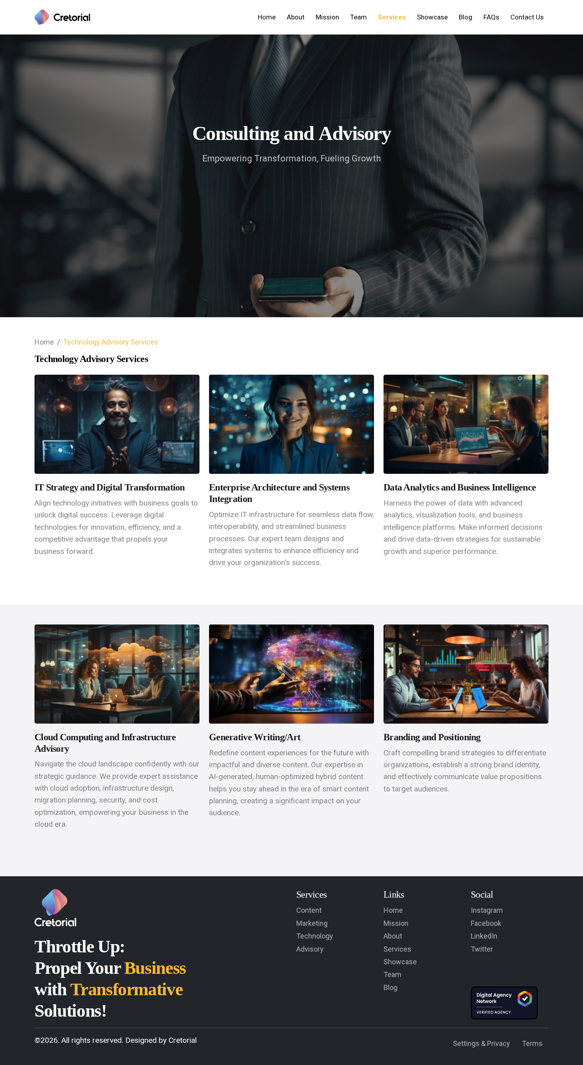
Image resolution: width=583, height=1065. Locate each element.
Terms (532, 1043)
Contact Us (527, 17)
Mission (327, 17)
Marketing (312, 923)
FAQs (491, 17)
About (296, 17)
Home (267, 17)
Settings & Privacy (481, 1043)
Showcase (432, 17)
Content (309, 910)
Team (358, 17)
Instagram (487, 910)
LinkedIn (484, 936)
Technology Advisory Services (110, 342)
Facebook (486, 923)
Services (392, 17)
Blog (465, 17)
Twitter (482, 949)
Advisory (310, 949)
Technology (314, 936)
